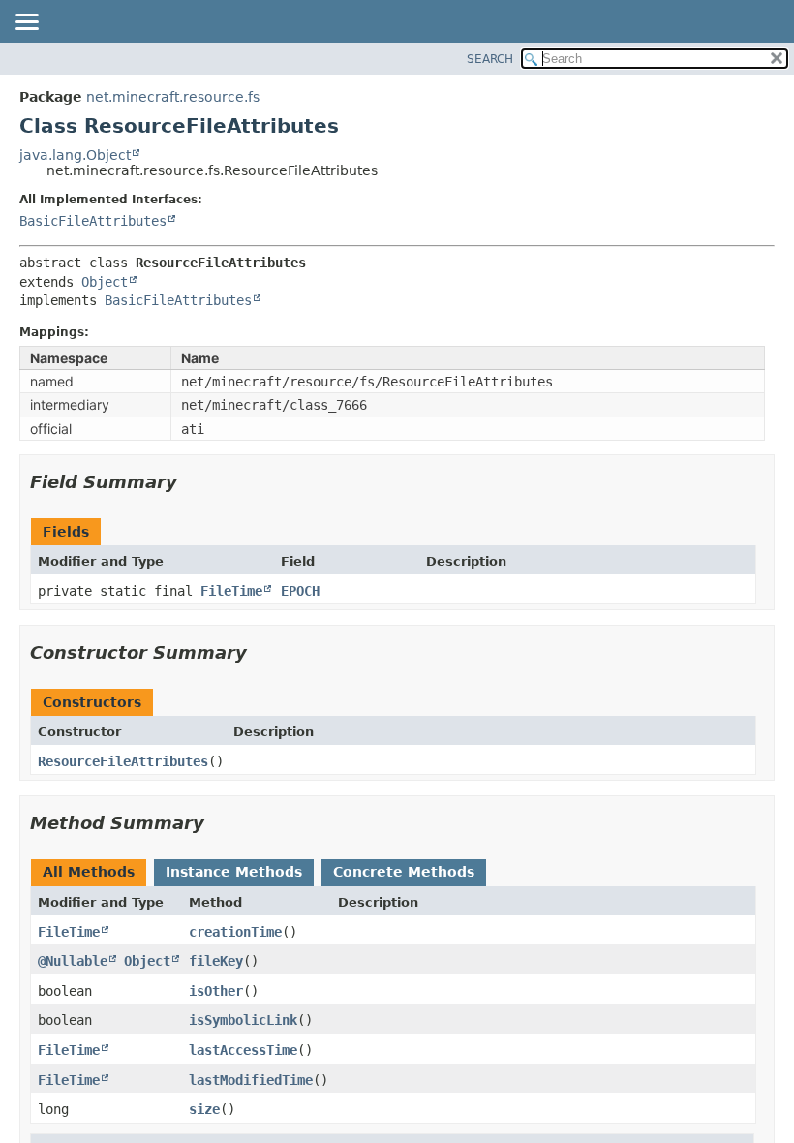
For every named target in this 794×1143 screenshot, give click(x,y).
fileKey (216, 961)
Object (104, 282)
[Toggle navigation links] (26, 23)
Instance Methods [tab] (234, 872)
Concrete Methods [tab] (403, 872)
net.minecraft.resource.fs (173, 97)
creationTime (235, 932)
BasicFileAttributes (93, 221)
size (204, 1109)
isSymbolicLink (243, 1020)
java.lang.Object (75, 155)
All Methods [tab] (89, 872)
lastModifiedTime (251, 1080)
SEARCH (490, 59)
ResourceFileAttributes (123, 761)
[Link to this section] (190, 482)
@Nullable (72, 961)
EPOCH (300, 591)
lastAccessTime (243, 1050)
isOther (216, 991)
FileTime (231, 591)
